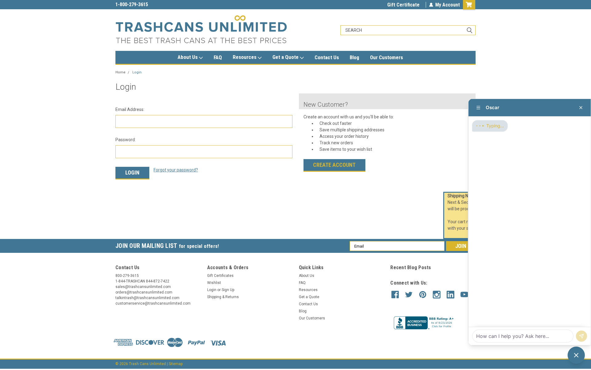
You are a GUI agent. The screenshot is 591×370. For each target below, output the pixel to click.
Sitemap (176, 364)
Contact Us (327, 57)
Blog (354, 57)
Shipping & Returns (223, 297)
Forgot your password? (176, 169)
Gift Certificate (403, 5)
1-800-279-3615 (131, 4)
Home (120, 72)
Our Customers (386, 57)
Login (137, 72)
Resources (245, 57)
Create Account (334, 165)
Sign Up (228, 290)
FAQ (218, 57)
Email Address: (129, 109)
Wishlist (214, 283)
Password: (125, 139)
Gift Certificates (220, 275)
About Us (188, 57)
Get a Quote (286, 57)
